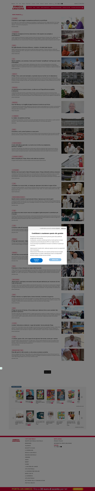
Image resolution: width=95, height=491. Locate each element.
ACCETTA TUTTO (36, 260)
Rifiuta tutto (55, 259)
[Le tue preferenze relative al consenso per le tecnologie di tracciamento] (1, 368)
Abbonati (63, 228)
